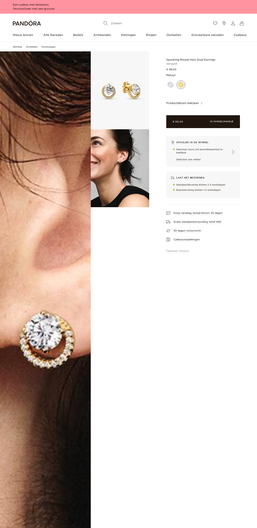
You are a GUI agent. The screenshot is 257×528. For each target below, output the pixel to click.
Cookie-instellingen (41, 512)
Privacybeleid (23, 482)
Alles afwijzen (40, 502)
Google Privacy (45, 482)
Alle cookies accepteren (41, 491)
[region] (41, 477)
